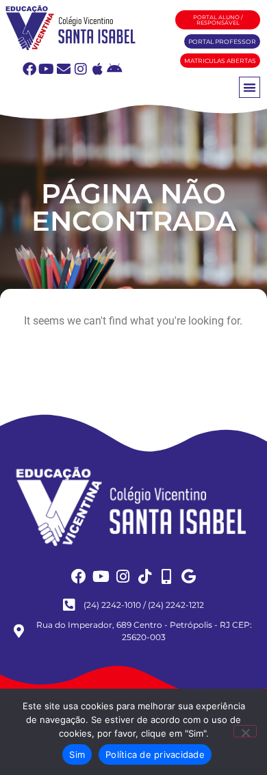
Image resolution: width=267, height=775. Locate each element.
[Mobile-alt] (166, 576)
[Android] (115, 69)
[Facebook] (29, 69)
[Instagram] (81, 69)
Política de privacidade (155, 754)
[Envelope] (64, 69)
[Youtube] (46, 69)
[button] (249, 87)
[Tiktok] (144, 576)
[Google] (188, 576)
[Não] (245, 731)
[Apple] (98, 69)
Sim (77, 754)
